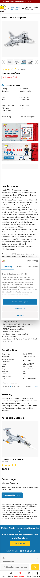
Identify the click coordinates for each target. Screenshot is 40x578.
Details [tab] (19, 267)
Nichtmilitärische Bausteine (31, 8)
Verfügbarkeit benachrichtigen (15, 567)
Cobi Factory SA (25, 91)
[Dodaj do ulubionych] (35, 567)
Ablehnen (20, 315)
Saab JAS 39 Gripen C (27, 117)
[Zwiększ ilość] (36, 166)
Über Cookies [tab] (33, 267)
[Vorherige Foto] (3, 62)
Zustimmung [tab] (7, 267)
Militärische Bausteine (15, 8)
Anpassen (18, 308)
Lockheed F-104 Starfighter (13, 459)
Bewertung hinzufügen (11, 73)
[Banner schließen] (37, 261)
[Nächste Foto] (36, 62)
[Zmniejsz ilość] (3, 166)
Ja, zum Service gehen (20, 302)
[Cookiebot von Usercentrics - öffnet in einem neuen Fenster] (27, 261)
